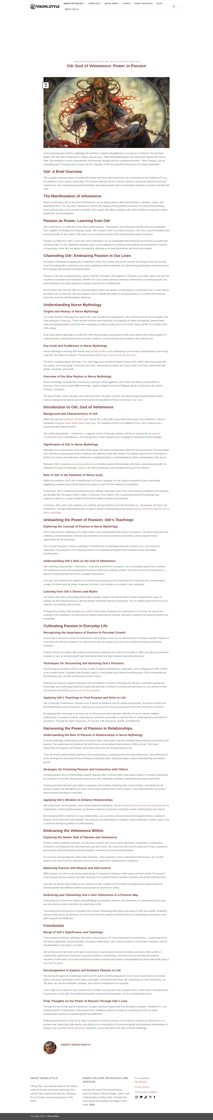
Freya (164, 177)
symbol (89, 611)
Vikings (127, 3)
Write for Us (72, 9)
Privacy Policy (142, 1087)
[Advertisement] (106, 34)
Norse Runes (111, 3)
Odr (107, 61)
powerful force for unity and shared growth (144, 805)
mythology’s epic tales (131, 400)
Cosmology (94, 3)
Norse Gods (79, 61)
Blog (159, 3)
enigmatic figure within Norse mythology (75, 423)
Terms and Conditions (146, 1092)
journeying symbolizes (82, 464)
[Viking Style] (44, 6)
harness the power (75, 1028)
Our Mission (141, 1082)
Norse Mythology (74, 3)
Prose (152, 324)
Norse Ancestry (144, 3)
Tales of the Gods (119, 61)
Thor (84, 362)
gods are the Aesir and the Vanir (119, 355)
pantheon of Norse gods (76, 419)
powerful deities (98, 351)
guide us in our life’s (80, 690)
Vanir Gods (134, 61)
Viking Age (65, 320)
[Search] (174, 6)
